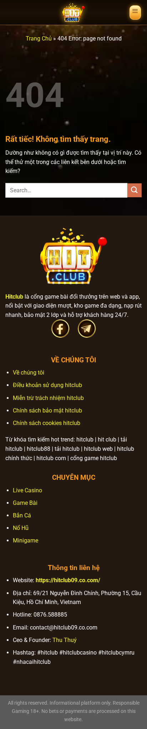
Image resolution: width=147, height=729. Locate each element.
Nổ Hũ (21, 528)
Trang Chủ (39, 38)
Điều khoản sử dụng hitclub (47, 385)
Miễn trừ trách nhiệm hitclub (48, 398)
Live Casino (27, 490)
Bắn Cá (22, 515)
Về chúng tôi (28, 372)
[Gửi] (134, 190)
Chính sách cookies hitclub (46, 423)
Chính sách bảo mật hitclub (47, 410)
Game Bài (25, 502)
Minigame (25, 540)
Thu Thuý (64, 640)
